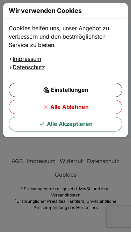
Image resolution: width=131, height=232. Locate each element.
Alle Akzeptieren (70, 123)
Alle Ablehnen (69, 106)
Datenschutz (29, 67)
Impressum (27, 58)
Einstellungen (69, 89)
